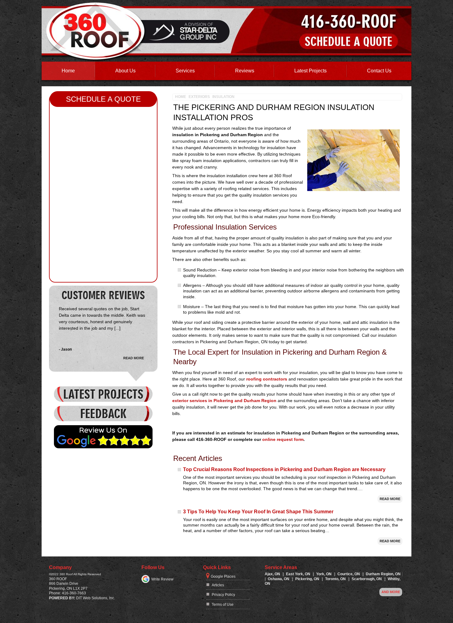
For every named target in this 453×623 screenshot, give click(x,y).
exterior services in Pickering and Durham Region (224, 400)
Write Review (162, 579)
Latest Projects (310, 70)
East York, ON (298, 574)
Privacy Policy (223, 594)
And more (391, 592)
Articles (218, 585)
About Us (125, 70)
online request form (283, 439)
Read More (390, 499)
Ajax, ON (273, 574)
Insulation (223, 97)
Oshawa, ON (279, 579)
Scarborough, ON (367, 579)
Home (68, 70)
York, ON (324, 574)
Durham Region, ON (383, 574)
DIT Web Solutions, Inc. (95, 598)
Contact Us (379, 70)
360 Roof (58, 579)
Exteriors (199, 97)
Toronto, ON (336, 579)
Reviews (244, 70)
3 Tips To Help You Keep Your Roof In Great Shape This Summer (258, 511)
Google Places (223, 576)
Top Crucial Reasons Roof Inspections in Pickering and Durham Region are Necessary (284, 469)
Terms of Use (223, 604)
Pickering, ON (307, 579)
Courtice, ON (349, 574)
